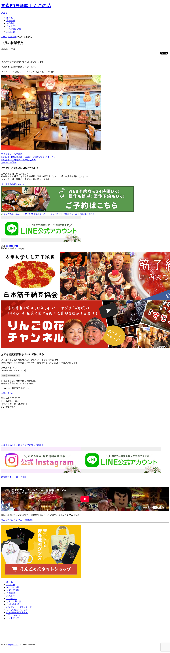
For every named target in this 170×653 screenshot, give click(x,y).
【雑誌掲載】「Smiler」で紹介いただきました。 (28, 157)
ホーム (9, 18)
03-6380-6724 (12, 246)
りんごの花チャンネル (17, 610)
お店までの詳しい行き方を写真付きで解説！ (22, 445)
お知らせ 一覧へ (8, 162)
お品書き (10, 23)
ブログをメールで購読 (11, 154)
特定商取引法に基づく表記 (14, 477)
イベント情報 (12, 587)
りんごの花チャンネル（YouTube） (17, 520)
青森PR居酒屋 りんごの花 (26, 5)
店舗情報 (10, 20)
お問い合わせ (7, 393)
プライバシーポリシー (17, 615)
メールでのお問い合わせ (12, 184)
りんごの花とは (13, 29)
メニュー (5, 13)
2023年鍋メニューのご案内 (18, 160)
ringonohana (13, 645)
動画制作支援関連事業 (17, 612)
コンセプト (11, 26)
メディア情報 (12, 590)
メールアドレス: (8, 367)
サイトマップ (12, 618)
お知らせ (10, 32)
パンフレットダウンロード (19, 607)
